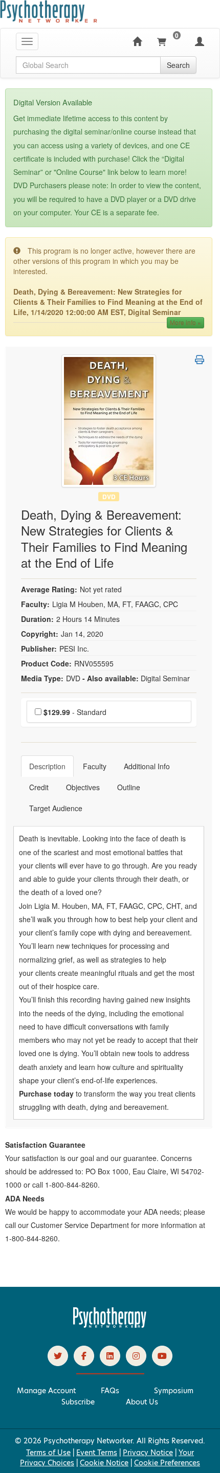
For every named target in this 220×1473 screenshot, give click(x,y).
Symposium (173, 1391)
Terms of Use (48, 1452)
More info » (185, 322)
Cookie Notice (104, 1463)
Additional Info (147, 766)
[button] (199, 359)
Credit (39, 787)
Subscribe (78, 1402)
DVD (109, 496)
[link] (58, 1356)
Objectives (83, 787)
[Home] (137, 41)
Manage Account (46, 1391)
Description (47, 766)
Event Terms (96, 1452)
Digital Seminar (165, 678)
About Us (142, 1402)
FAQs (110, 1391)
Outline (128, 787)
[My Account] (199, 41)
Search (178, 65)
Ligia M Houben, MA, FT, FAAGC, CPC (115, 604)
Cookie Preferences (167, 1463)
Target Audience (55, 808)
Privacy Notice (148, 1452)
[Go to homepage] (110, 1325)
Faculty (94, 766)
